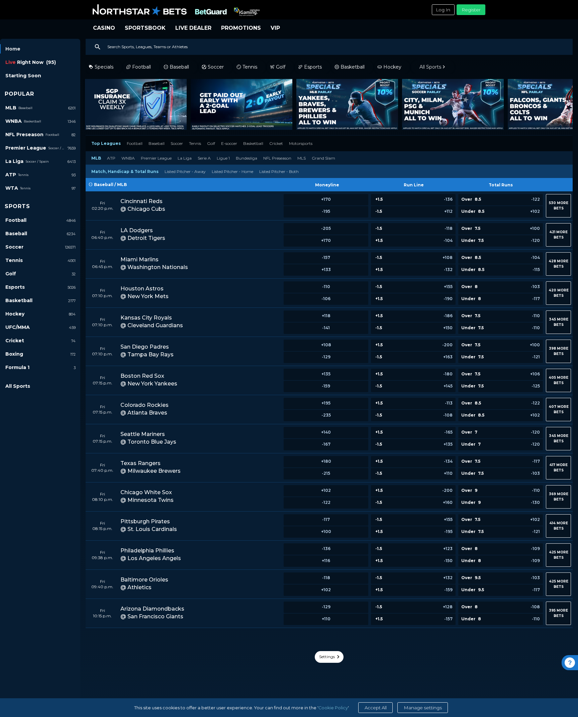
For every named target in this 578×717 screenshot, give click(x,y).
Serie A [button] (204, 158)
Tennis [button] (195, 143)
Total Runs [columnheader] (501, 184)
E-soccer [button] (229, 143)
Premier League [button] (156, 158)
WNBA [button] (128, 158)
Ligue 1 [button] (223, 158)
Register (471, 9)
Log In (443, 9)
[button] (145, 206)
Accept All (376, 707)
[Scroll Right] (564, 104)
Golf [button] (211, 143)
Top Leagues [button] (106, 143)
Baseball (103, 184)
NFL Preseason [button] (277, 158)
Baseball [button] (157, 143)
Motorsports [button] (300, 143)
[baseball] (91, 184)
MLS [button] (301, 158)
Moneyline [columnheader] (327, 184)
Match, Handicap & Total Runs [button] (125, 171)
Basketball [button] (253, 143)
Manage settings (423, 707)
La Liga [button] (185, 158)
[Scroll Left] (91, 104)
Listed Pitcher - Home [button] (232, 171)
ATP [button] (111, 158)
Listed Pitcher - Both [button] (279, 171)
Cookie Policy (333, 707)
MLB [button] (96, 158)
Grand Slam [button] (323, 158)
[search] (329, 47)
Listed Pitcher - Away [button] (185, 171)
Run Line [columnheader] (414, 184)
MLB (122, 184)
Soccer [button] (177, 143)
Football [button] (134, 143)
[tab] (106, 143)
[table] (329, 403)
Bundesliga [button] (246, 158)
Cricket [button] (276, 143)
